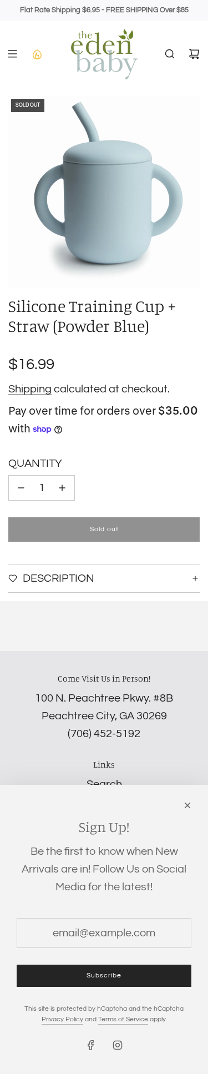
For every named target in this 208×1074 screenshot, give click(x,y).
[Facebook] (91, 1045)
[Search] (170, 54)
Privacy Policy (62, 1019)
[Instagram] (117, 1045)
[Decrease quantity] (21, 488)
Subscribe (104, 975)
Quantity (35, 463)
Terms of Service (123, 1019)
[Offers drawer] (36, 54)
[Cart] (194, 54)
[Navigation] (12, 54)
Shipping (30, 389)
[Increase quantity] (62, 488)
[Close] (187, 805)
